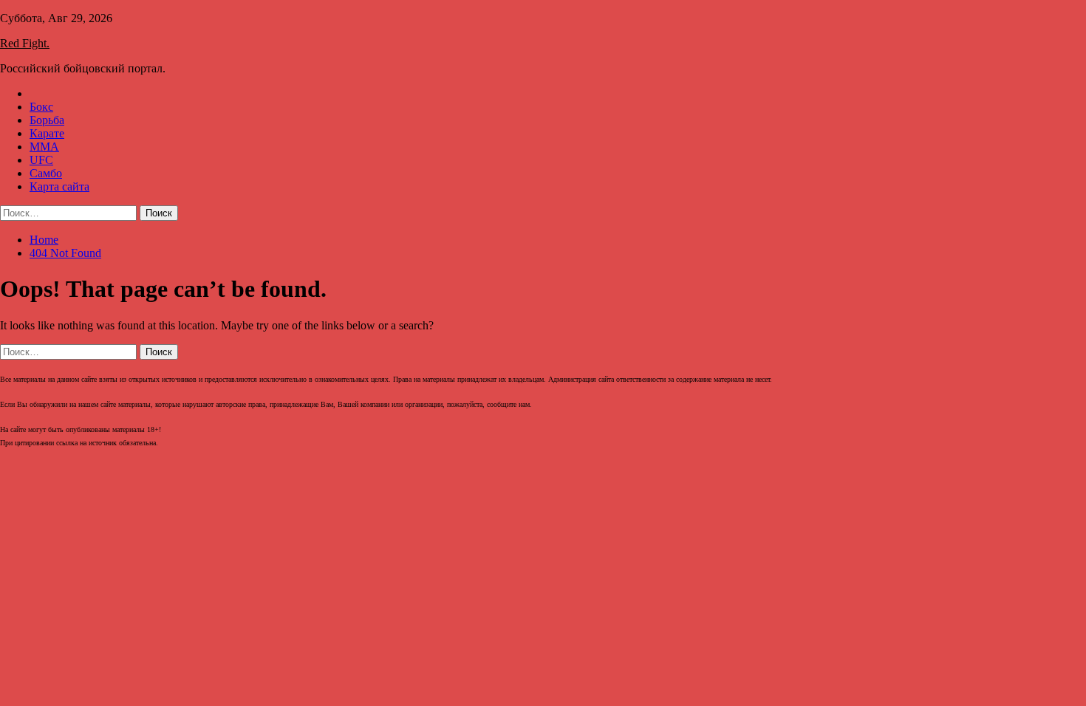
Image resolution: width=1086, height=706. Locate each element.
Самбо (46, 173)
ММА (44, 146)
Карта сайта (59, 186)
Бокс (41, 106)
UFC (41, 160)
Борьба (47, 120)
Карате (47, 133)
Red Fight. (24, 43)
